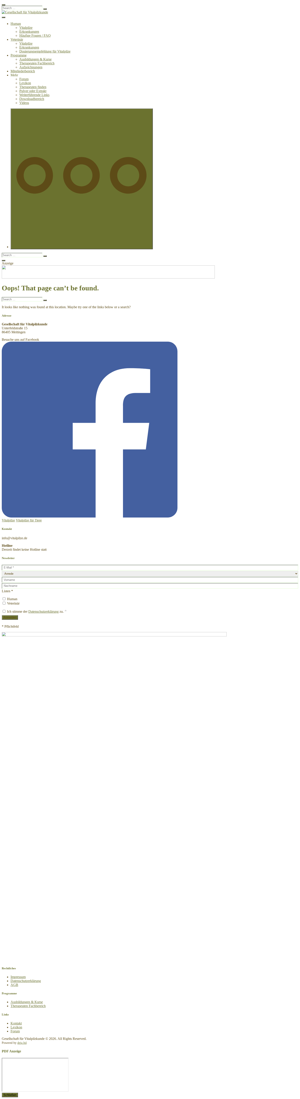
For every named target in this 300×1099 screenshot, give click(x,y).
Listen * (7, 591)
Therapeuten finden (32, 87)
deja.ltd (22, 1042)
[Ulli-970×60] (108, 277)
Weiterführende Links (34, 95)
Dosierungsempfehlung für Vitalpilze (44, 51)
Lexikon (25, 83)
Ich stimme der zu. (36, 611)
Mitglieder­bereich (23, 71)
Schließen (10, 1095)
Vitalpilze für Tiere (29, 520)
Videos (24, 103)
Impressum (18, 977)
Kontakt (16, 1023)
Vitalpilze (26, 27)
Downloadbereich (31, 99)
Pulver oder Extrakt (32, 91)
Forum (24, 79)
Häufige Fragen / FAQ (35, 35)
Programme (19, 55)
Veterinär (17, 39)
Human (16, 24)
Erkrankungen (29, 31)
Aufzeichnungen (30, 67)
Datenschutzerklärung (43, 611)
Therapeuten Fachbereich (36, 63)
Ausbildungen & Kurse (35, 59)
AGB (14, 985)
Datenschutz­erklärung (26, 981)
